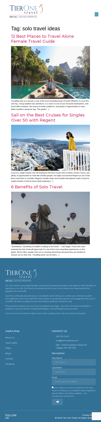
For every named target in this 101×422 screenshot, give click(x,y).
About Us (9, 337)
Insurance (10, 364)
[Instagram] (24, 417)
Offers (8, 348)
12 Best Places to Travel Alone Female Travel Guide (42, 39)
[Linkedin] (28, 417)
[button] (96, 14)
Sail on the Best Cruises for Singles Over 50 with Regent (48, 117)
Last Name (57, 368)
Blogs (8, 353)
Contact (9, 358)
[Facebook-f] (20, 417)
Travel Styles (11, 343)
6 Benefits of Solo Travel (36, 186)
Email (54, 377)
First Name (57, 358)
